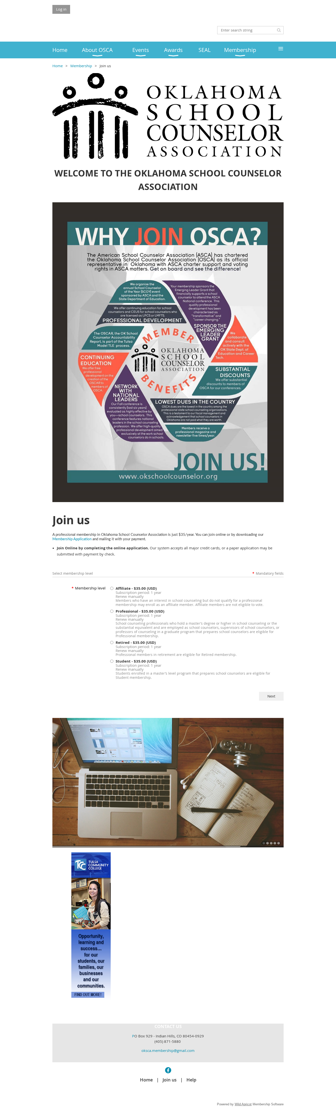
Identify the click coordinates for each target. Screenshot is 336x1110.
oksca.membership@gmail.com (168, 1050)
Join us (170, 1080)
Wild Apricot (243, 1104)
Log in (61, 9)
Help (191, 1080)
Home (57, 65)
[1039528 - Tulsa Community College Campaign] (91, 998)
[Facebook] (168, 1070)
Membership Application (72, 539)
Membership (81, 65)
